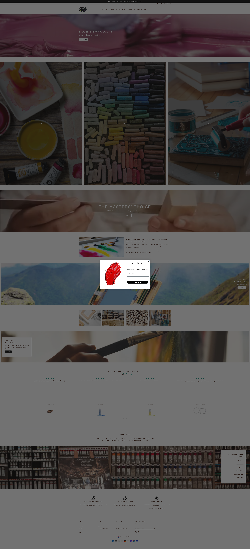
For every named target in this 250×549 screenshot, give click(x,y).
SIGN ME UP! (138, 282)
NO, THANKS (138, 286)
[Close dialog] (149, 261)
